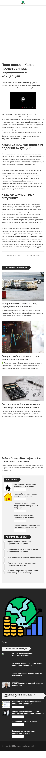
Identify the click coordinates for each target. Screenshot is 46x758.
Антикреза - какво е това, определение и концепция (24, 516)
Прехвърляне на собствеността (24, 721)
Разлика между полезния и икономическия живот (22, 654)
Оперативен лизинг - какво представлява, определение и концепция (26, 506)
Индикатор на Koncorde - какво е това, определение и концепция (27, 664)
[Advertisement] (23, 29)
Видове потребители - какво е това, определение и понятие (21, 564)
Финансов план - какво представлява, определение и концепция (27, 702)
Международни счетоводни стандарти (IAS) (24, 557)
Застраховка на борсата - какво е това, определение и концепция (21, 406)
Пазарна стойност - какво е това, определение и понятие (20, 357)
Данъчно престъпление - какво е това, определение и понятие (27, 526)
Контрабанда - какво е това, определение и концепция (25, 485)
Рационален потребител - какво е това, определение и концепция (22, 550)
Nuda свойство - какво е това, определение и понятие (25, 495)
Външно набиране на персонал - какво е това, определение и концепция (23, 572)
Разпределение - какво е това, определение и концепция (19, 305)
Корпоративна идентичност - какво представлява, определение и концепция (28, 712)
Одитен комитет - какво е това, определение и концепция (19, 542)
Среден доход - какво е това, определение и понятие (23, 732)
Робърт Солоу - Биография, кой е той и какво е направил (21, 460)
